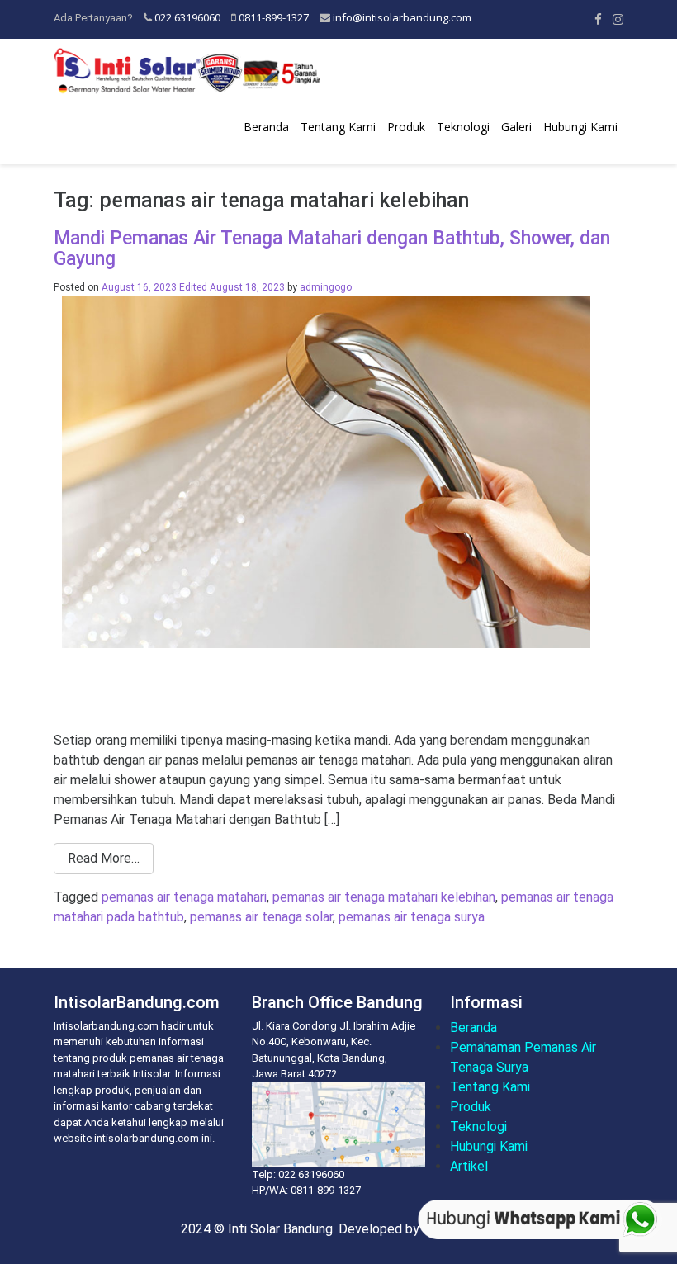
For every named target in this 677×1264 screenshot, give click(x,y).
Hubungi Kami (580, 127)
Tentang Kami (338, 127)
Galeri (516, 127)
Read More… (104, 858)
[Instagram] (618, 19)
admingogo (326, 287)
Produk (406, 127)
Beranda (266, 127)
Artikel (469, 1166)
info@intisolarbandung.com (402, 17)
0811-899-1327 (274, 17)
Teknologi (463, 127)
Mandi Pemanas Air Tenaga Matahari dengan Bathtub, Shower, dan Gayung (332, 248)
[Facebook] (598, 19)
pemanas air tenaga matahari (184, 897)
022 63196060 (187, 17)
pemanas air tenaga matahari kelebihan (383, 897)
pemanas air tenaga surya (411, 917)
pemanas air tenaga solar (261, 917)
